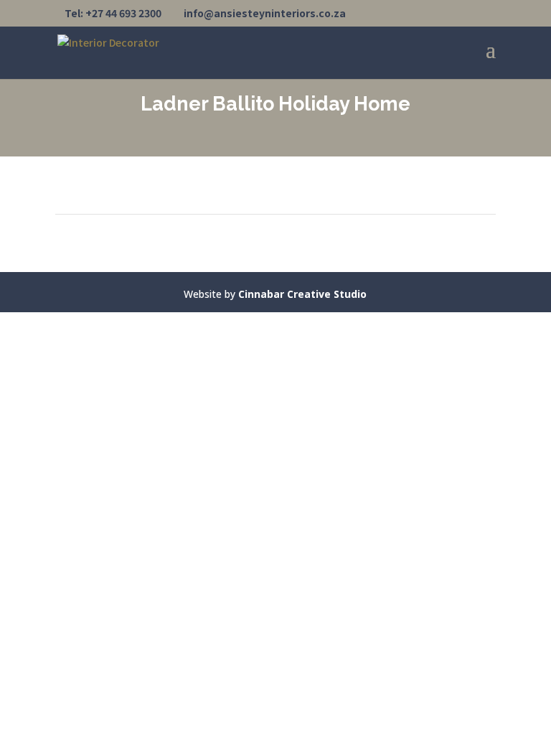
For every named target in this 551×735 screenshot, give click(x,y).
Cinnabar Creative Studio (302, 294)
